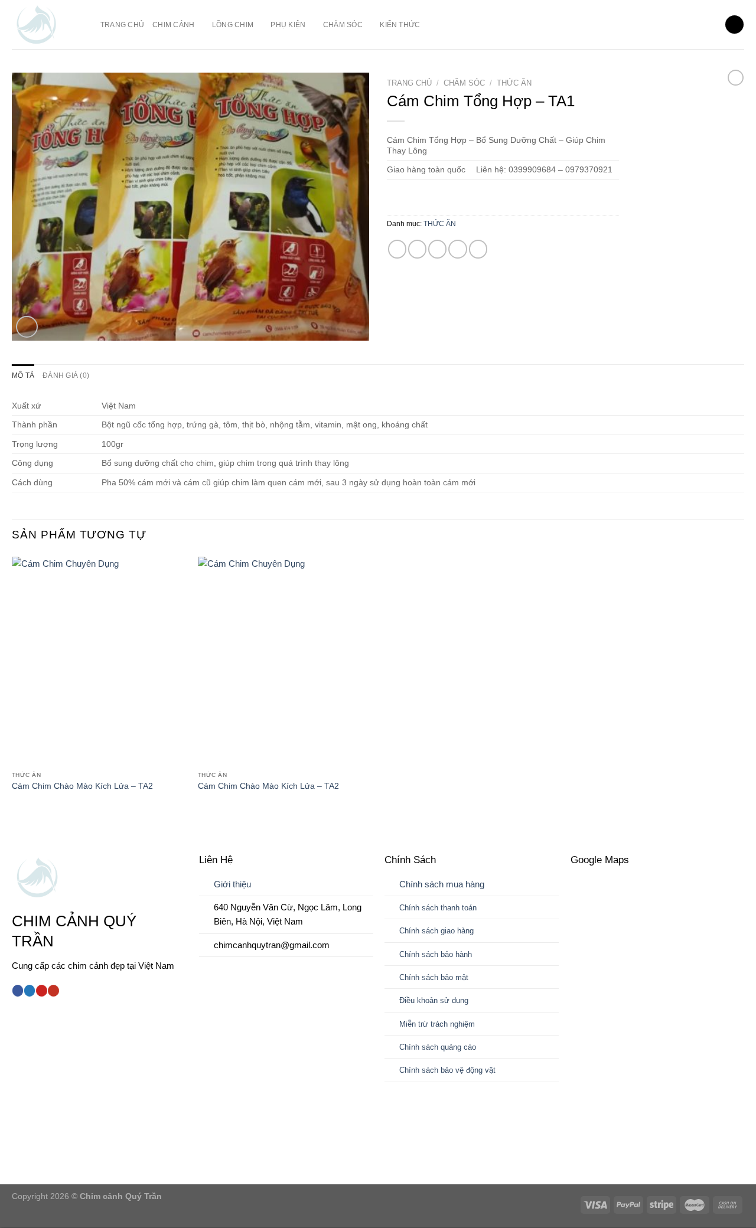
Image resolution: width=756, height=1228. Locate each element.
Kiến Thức (400, 25)
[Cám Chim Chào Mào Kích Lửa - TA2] (285, 661)
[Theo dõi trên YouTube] (53, 991)
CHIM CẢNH (173, 25)
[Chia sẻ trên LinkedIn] (478, 249)
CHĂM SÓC (343, 25)
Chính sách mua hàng (441, 884)
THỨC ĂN (514, 83)
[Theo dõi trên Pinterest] (41, 991)
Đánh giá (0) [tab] (66, 375)
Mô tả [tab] (23, 375)
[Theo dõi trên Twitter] (29, 991)
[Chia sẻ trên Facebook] (397, 249)
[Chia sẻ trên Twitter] (417, 249)
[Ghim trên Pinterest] (457, 249)
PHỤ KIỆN (288, 25)
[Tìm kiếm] (734, 24)
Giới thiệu (232, 884)
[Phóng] (27, 327)
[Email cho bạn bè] (437, 249)
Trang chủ (122, 25)
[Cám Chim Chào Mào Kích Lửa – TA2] (99, 661)
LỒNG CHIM (232, 25)
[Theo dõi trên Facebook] (17, 991)
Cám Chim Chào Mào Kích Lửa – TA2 (82, 786)
